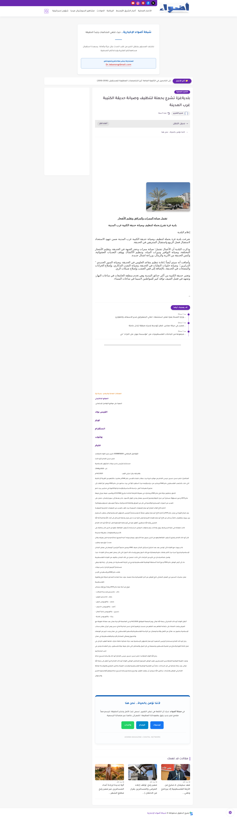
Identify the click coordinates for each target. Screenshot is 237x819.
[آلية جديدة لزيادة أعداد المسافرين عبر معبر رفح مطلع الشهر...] (109, 772)
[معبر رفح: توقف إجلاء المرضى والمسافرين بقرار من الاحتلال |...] (142, 772)
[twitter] (153, 3)
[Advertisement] (142, 162)
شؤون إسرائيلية (60, 11)
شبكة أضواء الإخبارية (156, 813)
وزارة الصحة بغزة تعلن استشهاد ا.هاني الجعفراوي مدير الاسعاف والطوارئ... (150, 317)
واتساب (127, 725)
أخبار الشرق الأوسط (126, 11)
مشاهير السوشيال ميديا (82, 11)
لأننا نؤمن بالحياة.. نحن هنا (173, 132)
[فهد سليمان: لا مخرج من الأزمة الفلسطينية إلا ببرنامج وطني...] (175, 772)
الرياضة (110, 11)
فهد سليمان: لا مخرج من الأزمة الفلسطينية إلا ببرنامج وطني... (175, 789)
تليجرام (142, 725)
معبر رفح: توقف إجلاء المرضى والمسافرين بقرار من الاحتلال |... (143, 789)
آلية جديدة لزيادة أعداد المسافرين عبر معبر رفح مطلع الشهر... (111, 789)
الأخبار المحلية (145, 11)
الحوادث (101, 11)
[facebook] (148, 3)
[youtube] (133, 3)
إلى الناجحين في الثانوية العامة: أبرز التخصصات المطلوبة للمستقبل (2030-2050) (134, 81)
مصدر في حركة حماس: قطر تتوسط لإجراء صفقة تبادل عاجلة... (157, 326)
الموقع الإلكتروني (101, 399)
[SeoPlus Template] (191, 813)
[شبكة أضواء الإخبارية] (174, 8)
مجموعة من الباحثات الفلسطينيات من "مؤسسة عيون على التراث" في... (153, 334)
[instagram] (138, 3)
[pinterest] (143, 3)
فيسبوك (157, 725)
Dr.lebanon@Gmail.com (118, 65)
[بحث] (46, 11)
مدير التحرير (178, 113)
